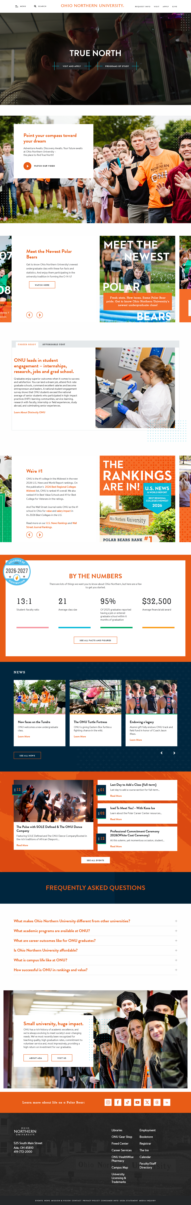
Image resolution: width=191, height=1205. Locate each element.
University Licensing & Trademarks (119, 1178)
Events (39, 1200)
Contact (77, 1200)
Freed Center (120, 1143)
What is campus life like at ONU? (40, 960)
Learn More (24, 736)
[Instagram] (108, 1102)
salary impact (64, 510)
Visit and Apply (72, 66)
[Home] (92, 6)
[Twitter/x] (147, 1102)
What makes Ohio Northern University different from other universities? (72, 921)
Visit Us (61, 1058)
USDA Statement (129, 1200)
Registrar (145, 1143)
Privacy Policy (91, 1200)
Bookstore (146, 1137)
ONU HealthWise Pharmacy (123, 1159)
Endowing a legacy (142, 722)
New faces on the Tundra (34, 722)
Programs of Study (117, 66)
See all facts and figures (95, 640)
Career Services (122, 1150)
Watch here (42, 285)
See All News (27, 755)
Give (174, 6)
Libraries (117, 1130)
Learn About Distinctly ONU (29, 412)
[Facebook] (117, 1102)
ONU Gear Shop (122, 1137)
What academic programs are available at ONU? (52, 931)
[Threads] (157, 1102)
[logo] (39, 1131)
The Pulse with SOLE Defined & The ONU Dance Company (49, 828)
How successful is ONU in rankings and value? (51, 970)
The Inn (144, 1150)
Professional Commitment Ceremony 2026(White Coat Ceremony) (134, 833)
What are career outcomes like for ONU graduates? (55, 940)
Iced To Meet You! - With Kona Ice (132, 808)
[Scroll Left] (29, 315)
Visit (156, 6)
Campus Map (120, 1167)
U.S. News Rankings (56, 523)
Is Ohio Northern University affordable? (46, 950)
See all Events (95, 860)
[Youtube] (137, 1102)
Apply (166, 6)
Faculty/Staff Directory (148, 1165)
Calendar (145, 1157)
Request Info (143, 6)
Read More (22, 845)
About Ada (35, 1058)
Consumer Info (110, 1200)
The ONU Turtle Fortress (90, 722)
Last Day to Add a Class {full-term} (133, 784)
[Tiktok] (127, 1102)
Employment (148, 1130)
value (49, 510)
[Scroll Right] (39, 315)
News (47, 1200)
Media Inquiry (147, 1200)
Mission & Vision (61, 1200)
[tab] (27, 345)
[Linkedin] (166, 1102)
